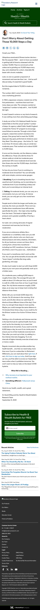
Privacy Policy (5, 552)
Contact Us (5, 547)
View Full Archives (33, 447)
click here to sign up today (14, 356)
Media (3, 511)
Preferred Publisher (7, 519)
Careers (4, 544)
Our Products (5, 503)
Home (13, 10)
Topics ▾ (26, 10)
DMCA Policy (19, 552)
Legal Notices (20, 555)
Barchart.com (14, 588)
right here (31, 354)
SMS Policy (19, 558)
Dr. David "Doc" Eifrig (27, 33)
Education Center (7, 515)
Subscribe (20, 433)
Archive (19, 10)
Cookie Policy (5, 558)
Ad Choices (5, 555)
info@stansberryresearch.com (10, 531)
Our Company (6, 539)
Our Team (4, 541)
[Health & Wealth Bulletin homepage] (20, 16)
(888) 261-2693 (6, 533)
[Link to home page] (10, 3)
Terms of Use (5, 563)
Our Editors (5, 507)
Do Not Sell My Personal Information (26, 560)
